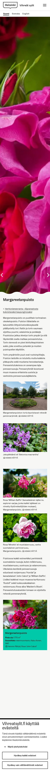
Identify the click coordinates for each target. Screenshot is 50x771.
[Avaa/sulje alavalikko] (44, 5)
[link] (10, 5)
